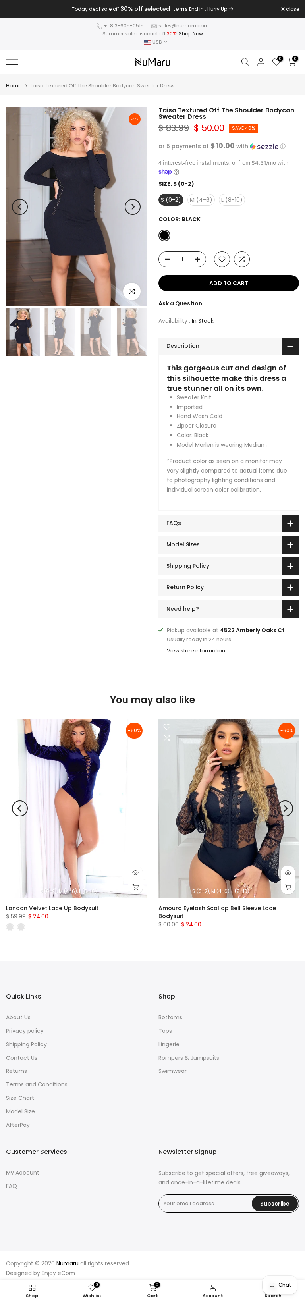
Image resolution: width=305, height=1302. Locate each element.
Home (14, 85)
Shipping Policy (26, 1044)
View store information (196, 650)
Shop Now (191, 33)
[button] (228, 146)
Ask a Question (180, 303)
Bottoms (170, 1017)
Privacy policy (25, 1031)
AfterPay (18, 1125)
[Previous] (20, 207)
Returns (16, 1071)
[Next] (133, 207)
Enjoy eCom (58, 1273)
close (17, 9)
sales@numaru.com (183, 25)
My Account (22, 1173)
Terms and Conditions (37, 1084)
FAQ (11, 1186)
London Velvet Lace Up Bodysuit (52, 908)
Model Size (20, 1111)
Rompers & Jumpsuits (188, 1058)
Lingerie (169, 1044)
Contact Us (21, 1058)
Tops (165, 1031)
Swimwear (172, 1071)
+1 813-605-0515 (124, 25)
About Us (18, 1017)
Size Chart (20, 1098)
